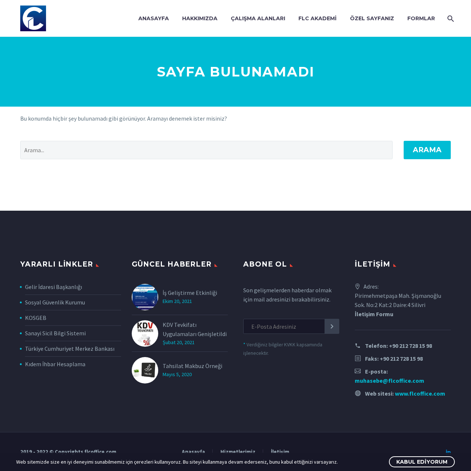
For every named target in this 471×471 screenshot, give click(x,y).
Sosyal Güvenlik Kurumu (55, 302)
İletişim (280, 452)
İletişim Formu (374, 314)
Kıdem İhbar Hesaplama (55, 364)
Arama (427, 150)
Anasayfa (153, 18)
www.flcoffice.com (420, 393)
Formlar (421, 18)
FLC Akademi (317, 18)
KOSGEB (35, 317)
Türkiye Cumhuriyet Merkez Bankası (69, 348)
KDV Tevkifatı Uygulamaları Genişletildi (195, 329)
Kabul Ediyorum (421, 461)
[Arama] (450, 18)
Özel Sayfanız (372, 18)
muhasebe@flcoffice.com (389, 380)
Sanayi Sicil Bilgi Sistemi (55, 333)
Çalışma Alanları (258, 18)
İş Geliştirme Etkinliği (190, 292)
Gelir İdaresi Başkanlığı (53, 286)
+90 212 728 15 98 (410, 345)
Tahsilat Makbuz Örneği (192, 366)
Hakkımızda (199, 18)
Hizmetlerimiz (237, 452)
